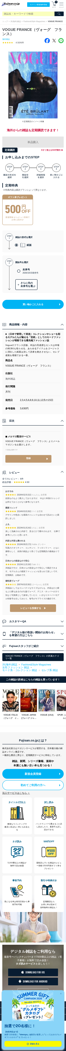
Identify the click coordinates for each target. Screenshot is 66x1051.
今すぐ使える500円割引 (51, 150)
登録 (28, 458)
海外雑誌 (6, 39)
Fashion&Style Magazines (34, 21)
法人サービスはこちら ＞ (16, 793)
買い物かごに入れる (33, 304)
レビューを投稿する (30, 608)
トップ (5, 21)
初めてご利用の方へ (33, 785)
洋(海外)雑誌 (15, 21)
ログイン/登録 (38, 4)
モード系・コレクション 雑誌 (19, 670)
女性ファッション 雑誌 (15, 667)
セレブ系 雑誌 (49, 670)
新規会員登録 (33, 773)
